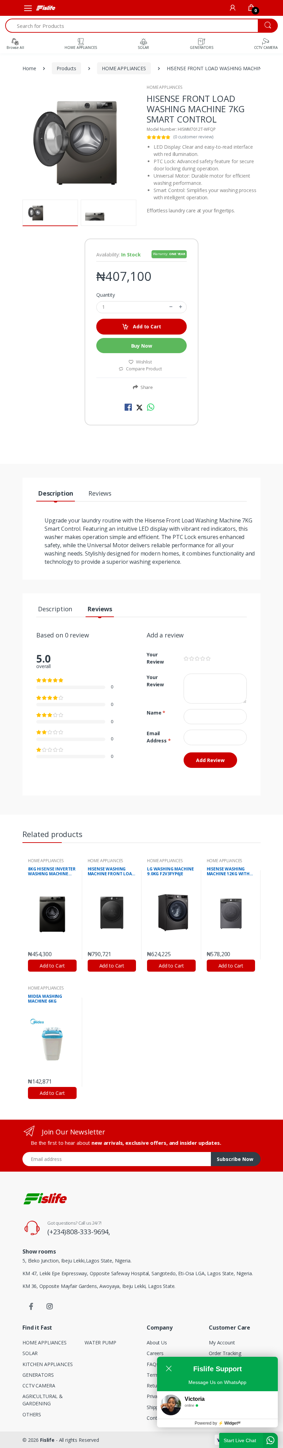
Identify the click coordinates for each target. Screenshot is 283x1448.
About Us (157, 1342)
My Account (222, 1342)
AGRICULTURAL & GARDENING (42, 1400)
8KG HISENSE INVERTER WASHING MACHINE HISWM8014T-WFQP (52, 872)
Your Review (155, 658)
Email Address (159, 737)
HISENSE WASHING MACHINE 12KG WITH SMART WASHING (228, 872)
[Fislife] (45, 8)
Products (66, 68)
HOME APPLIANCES (124, 68)
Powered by (218, 1423)
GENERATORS (38, 1375)
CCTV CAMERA (38, 1385)
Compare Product (143, 369)
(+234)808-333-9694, (78, 1231)
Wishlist (144, 362)
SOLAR (30, 1353)
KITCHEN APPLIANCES (47, 1364)
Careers (155, 1353)
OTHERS (31, 1414)
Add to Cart (146, 326)
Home (29, 68)
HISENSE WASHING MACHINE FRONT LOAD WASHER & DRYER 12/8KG (111, 872)
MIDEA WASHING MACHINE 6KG (45, 999)
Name (156, 712)
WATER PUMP (100, 1342)
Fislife (47, 1440)
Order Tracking (225, 1353)
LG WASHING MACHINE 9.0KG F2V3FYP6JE (170, 872)
